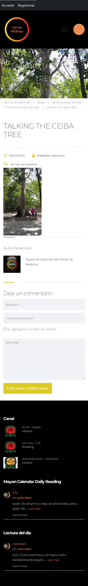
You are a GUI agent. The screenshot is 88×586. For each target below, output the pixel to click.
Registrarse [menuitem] (26, 5)
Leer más (34, 509)
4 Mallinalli (19, 544)
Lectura (27, 431)
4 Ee (15, 493)
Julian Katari (24, 497)
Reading (27, 447)
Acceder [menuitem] (8, 5)
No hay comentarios (23, 164)
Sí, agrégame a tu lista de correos (31, 329)
